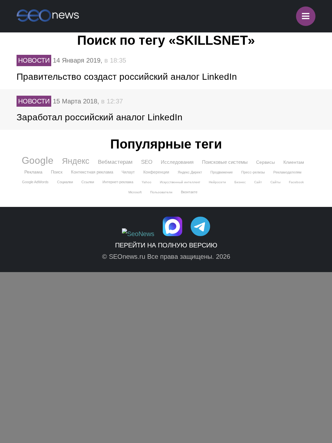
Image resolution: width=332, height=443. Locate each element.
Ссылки (87, 182)
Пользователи (161, 192)
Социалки (65, 182)
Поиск (57, 172)
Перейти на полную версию (166, 245)
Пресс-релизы (253, 172)
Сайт (258, 182)
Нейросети (217, 182)
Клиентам (293, 162)
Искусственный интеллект (180, 182)
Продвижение (221, 172)
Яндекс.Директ (190, 172)
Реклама (33, 171)
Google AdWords (35, 182)
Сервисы (265, 162)
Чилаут (128, 172)
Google (37, 160)
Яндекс (75, 160)
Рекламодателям (287, 172)
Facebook (296, 182)
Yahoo (146, 182)
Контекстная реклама (92, 172)
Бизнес (240, 182)
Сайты (275, 182)
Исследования (177, 162)
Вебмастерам (115, 162)
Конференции (156, 172)
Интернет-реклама (117, 182)
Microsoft (135, 192)
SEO (146, 162)
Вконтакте (189, 192)
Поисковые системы (225, 162)
